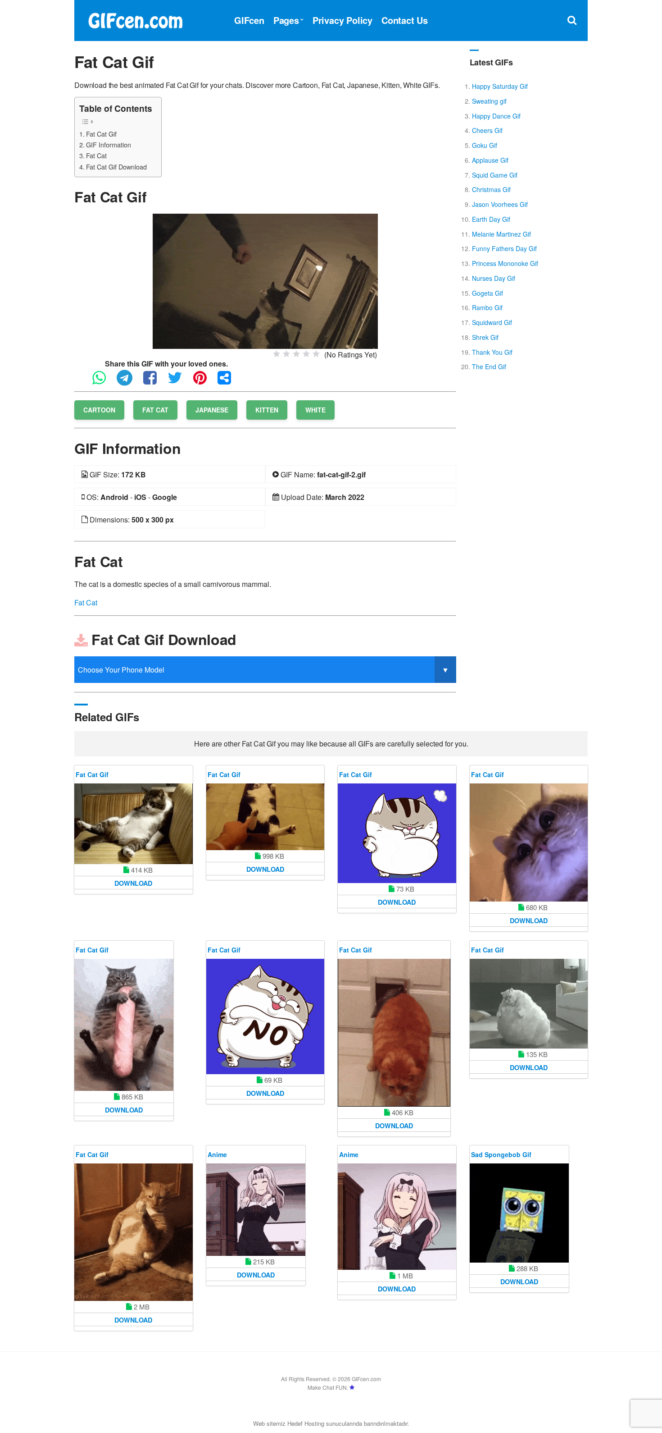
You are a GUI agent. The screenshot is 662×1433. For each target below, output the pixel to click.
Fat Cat (96, 155)
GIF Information (108, 144)
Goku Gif (484, 145)
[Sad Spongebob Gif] (519, 1213)
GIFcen (249, 20)
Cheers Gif (487, 130)
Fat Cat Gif (101, 133)
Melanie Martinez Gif (501, 233)
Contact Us (404, 20)
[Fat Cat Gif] (265, 280)
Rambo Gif (487, 307)
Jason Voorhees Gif (500, 204)
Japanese (211, 409)
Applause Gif (490, 160)
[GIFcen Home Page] (135, 19)
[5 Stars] (316, 353)
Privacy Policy (342, 20)
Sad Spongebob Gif (501, 1154)
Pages (286, 20)
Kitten (266, 409)
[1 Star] (276, 353)
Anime (217, 1154)
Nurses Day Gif (493, 278)
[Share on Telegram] (129, 381)
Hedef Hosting (305, 1423)
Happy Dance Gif (496, 115)
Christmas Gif (491, 189)
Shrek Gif (485, 337)
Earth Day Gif (491, 219)
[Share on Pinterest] (204, 381)
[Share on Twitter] (179, 381)
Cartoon (99, 409)
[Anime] (255, 1209)
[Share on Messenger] (229, 381)
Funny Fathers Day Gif (504, 248)
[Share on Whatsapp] (103, 381)
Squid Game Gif (494, 174)
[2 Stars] (286, 353)
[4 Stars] (306, 353)
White (315, 409)
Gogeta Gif (487, 293)
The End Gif (489, 366)
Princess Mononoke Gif (505, 263)
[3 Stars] (296, 353)
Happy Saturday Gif (500, 86)
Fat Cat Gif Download (116, 166)
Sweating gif (489, 100)
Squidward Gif (492, 322)
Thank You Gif (492, 352)
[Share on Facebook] (154, 381)
